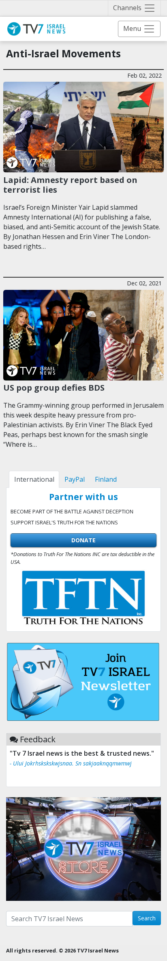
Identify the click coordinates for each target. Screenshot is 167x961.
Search (147, 918)
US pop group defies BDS (54, 387)
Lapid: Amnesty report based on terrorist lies (70, 184)
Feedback (38, 739)
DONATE (83, 540)
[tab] (34, 479)
